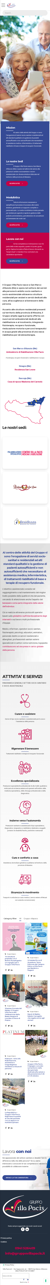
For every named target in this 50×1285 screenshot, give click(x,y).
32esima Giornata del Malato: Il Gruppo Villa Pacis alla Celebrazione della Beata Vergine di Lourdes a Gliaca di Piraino (13, 1014)
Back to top (23, 1282)
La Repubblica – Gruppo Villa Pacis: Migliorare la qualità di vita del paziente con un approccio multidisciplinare (13, 1117)
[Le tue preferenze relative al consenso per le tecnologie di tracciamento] (45, 1280)
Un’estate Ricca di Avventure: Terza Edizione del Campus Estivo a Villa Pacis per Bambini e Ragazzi (36, 965)
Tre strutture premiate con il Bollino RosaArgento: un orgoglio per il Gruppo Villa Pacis (13, 960)
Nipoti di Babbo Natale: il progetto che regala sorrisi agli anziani (36, 1017)
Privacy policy (6, 1238)
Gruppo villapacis (11, 954)
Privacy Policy (9, 1265)
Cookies (4, 1242)
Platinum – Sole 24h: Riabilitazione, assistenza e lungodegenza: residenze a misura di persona (13, 1063)
